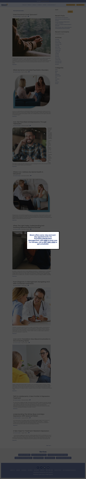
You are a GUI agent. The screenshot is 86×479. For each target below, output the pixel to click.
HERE (45, 240)
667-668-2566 (49, 242)
